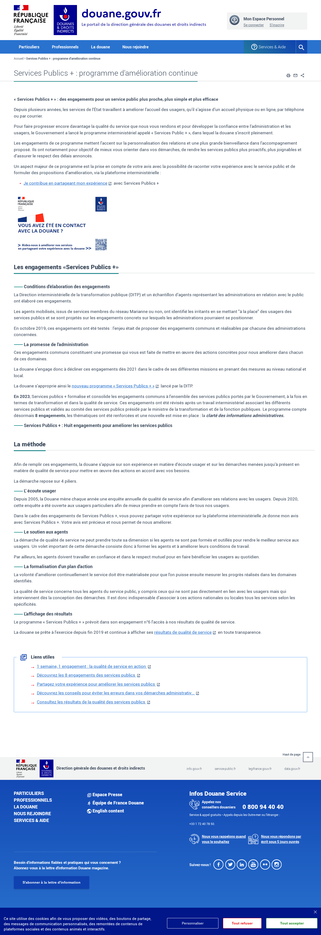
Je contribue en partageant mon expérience (65, 183)
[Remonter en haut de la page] (308, 757)
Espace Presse (107, 794)
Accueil (19, 58)
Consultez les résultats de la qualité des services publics (91, 702)
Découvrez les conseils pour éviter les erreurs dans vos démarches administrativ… (116, 693)
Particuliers (29, 793)
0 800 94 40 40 (263, 807)
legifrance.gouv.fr (260, 769)
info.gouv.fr (194, 769)
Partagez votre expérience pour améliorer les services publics (96, 684)
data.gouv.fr (292, 769)
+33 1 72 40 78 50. (202, 824)
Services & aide (31, 820)
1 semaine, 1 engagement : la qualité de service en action (92, 666)
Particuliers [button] (29, 47)
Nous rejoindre (135, 47)
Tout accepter (292, 923)
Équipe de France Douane (118, 803)
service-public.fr (225, 769)
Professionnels (33, 800)
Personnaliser (193, 923)
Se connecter (254, 25)
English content (108, 811)
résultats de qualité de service (183, 632)
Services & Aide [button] (272, 47)
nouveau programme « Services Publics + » (113, 386)
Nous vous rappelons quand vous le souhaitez (224, 839)
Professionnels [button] (65, 47)
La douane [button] (100, 47)
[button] (288, 75)
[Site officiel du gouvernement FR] (31, 19)
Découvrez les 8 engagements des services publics (86, 675)
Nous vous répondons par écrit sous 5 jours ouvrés (281, 839)
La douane (26, 807)
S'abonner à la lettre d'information (52, 882)
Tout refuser (242, 923)
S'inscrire (277, 25)
